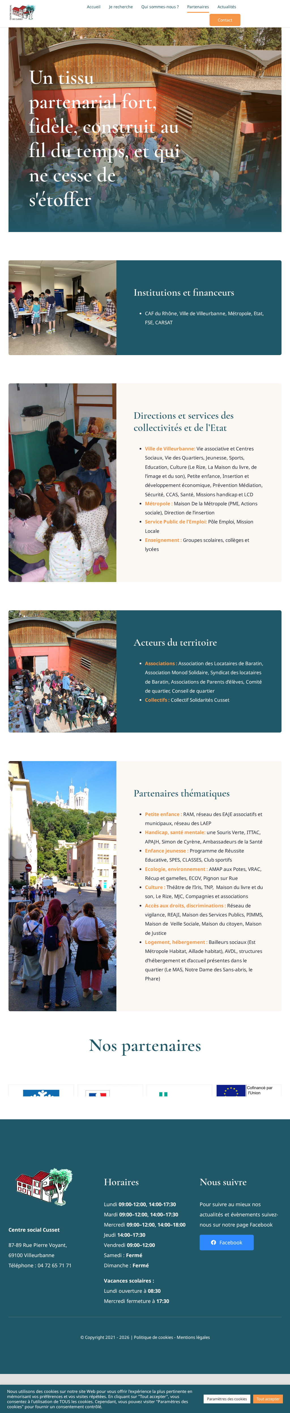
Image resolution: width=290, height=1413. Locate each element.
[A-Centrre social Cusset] (43, 1158)
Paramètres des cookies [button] (227, 1398)
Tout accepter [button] (268, 1398)
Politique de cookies (153, 1337)
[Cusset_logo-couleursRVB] (22, 5)
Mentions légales (193, 1337)
